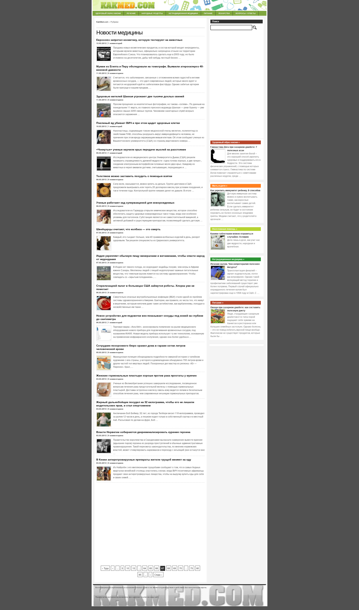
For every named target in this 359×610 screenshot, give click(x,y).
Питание (208, 13)
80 (197, 568)
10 (127, 568)
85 (140, 574)
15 (133, 568)
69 (174, 568)
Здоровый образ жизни (108, 13)
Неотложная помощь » (224, 229)
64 (144, 568)
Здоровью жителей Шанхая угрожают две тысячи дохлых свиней (140, 96)
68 (168, 568)
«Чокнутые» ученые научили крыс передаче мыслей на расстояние (141, 149)
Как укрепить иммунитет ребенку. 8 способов (235, 190)
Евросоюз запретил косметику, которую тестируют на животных (139, 39)
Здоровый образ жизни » (226, 142)
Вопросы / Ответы (246, 13)
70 (180, 568)
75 (191, 568)
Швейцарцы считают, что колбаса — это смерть (128, 229)
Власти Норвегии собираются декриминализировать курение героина (143, 432)
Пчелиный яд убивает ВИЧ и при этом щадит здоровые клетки (138, 122)
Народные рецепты (152, 13)
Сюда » (158, 574)
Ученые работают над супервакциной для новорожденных (135, 202)
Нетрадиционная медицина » (228, 259)
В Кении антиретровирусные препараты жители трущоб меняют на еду (143, 459)
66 (156, 568)
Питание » (217, 302)
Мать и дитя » (219, 185)
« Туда (105, 568)
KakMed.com (102, 21)
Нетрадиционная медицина (183, 13)
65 (150, 568)
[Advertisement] (150, 524)
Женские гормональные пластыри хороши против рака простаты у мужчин (146, 375)
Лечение (131, 13)
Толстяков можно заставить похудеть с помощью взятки (134, 176)
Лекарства (224, 13)
